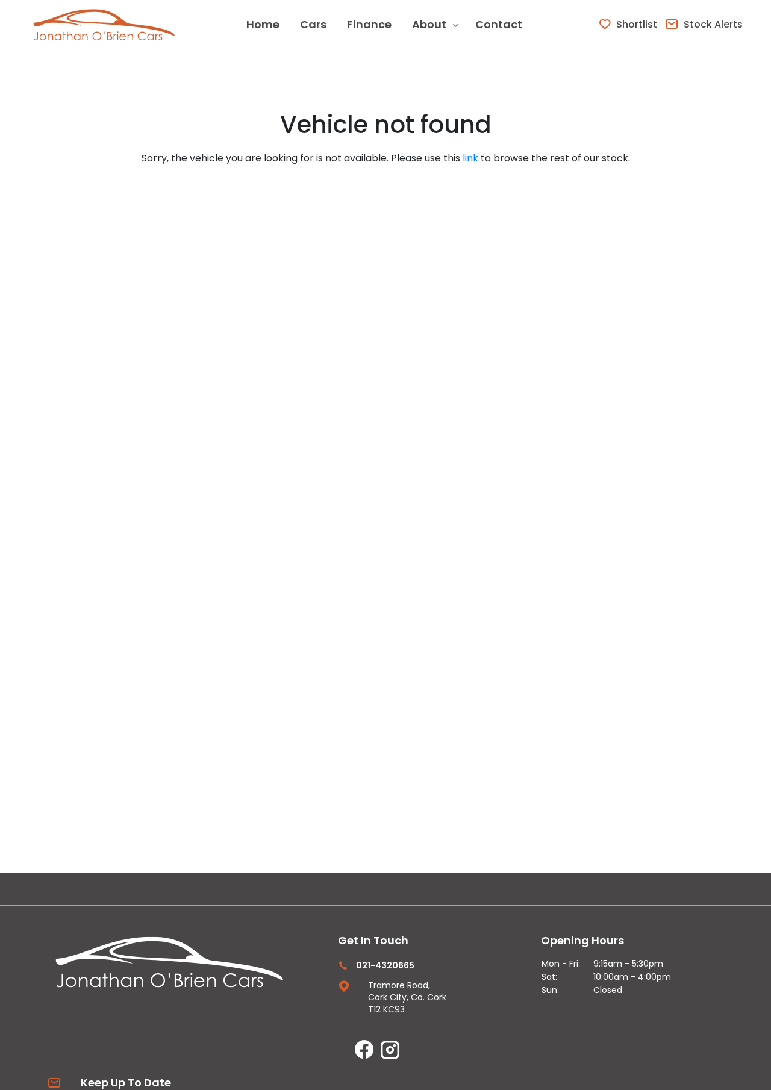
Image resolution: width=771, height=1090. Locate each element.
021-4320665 (385, 965)
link (470, 158)
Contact (498, 24)
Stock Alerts (713, 24)
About (429, 24)
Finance (369, 24)
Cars (313, 24)
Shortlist (636, 24)
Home (262, 24)
